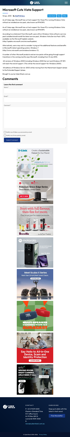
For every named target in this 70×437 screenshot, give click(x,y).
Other (65, 16)
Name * (6, 87)
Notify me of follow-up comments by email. (19, 132)
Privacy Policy (43, 434)
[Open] (66, 3)
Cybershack (51, 16)
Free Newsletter (57, 416)
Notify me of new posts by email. (16, 135)
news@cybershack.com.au (35, 424)
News (59, 16)
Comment (7, 105)
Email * (6, 96)
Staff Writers (20, 16)
